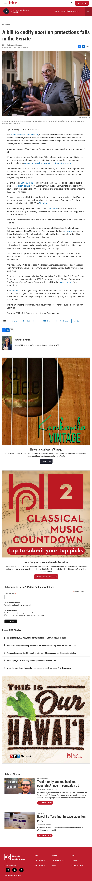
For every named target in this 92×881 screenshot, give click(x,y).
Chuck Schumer (28, 183)
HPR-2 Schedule (39, 865)
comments (53, 208)
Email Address (10, 594)
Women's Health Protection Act (24, 134)
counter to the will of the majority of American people (47, 163)
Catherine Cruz (41, 789)
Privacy (55, 865)
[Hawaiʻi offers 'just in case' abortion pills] (19, 820)
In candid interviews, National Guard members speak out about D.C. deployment (39, 668)
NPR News (6, 25)
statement (15, 290)
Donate (82, 3)
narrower (68, 231)
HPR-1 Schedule (39, 860)
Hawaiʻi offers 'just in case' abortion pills (61, 818)
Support (74, 860)
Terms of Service (58, 860)
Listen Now (46, 461)
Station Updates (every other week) (19, 605)
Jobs (72, 855)
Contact (55, 855)
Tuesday (43, 203)
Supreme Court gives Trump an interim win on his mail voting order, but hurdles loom (41, 645)
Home (36, 855)
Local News (40, 813)
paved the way (66, 282)
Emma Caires (41, 824)
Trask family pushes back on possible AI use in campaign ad (58, 784)
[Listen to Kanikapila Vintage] (46, 401)
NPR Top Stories (62, 321)
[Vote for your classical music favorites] (46, 514)
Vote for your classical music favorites (46, 562)
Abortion (77, 321)
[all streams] (88, 11)
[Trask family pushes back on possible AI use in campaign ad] (19, 786)
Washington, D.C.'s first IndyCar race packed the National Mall (31, 660)
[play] (6, 11)
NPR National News (30, 321)
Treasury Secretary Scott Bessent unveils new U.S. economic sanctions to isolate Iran (41, 653)
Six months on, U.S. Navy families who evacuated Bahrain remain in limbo (36, 638)
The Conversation (42, 778)
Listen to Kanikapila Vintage (46, 449)
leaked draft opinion (21, 186)
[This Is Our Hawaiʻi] (46, 719)
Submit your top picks (46, 576)
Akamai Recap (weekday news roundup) (20, 613)
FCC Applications (77, 865)
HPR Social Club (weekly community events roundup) (25, 615)
